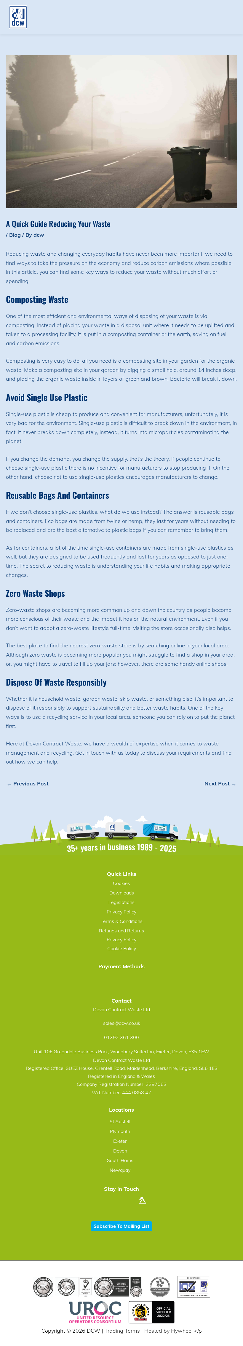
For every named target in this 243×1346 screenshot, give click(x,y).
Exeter (120, 1141)
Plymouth (120, 1131)
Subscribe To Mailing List (121, 1226)
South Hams (120, 1160)
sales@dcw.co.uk (121, 1023)
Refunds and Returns (121, 931)
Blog (15, 234)
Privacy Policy (121, 912)
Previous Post (28, 783)
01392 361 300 (121, 1037)
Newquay (120, 1170)
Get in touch (89, 752)
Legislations (121, 902)
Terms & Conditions (121, 921)
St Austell (120, 1121)
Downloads (121, 893)
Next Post (220, 783)
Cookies (121, 883)
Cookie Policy (121, 948)
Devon (120, 1151)
